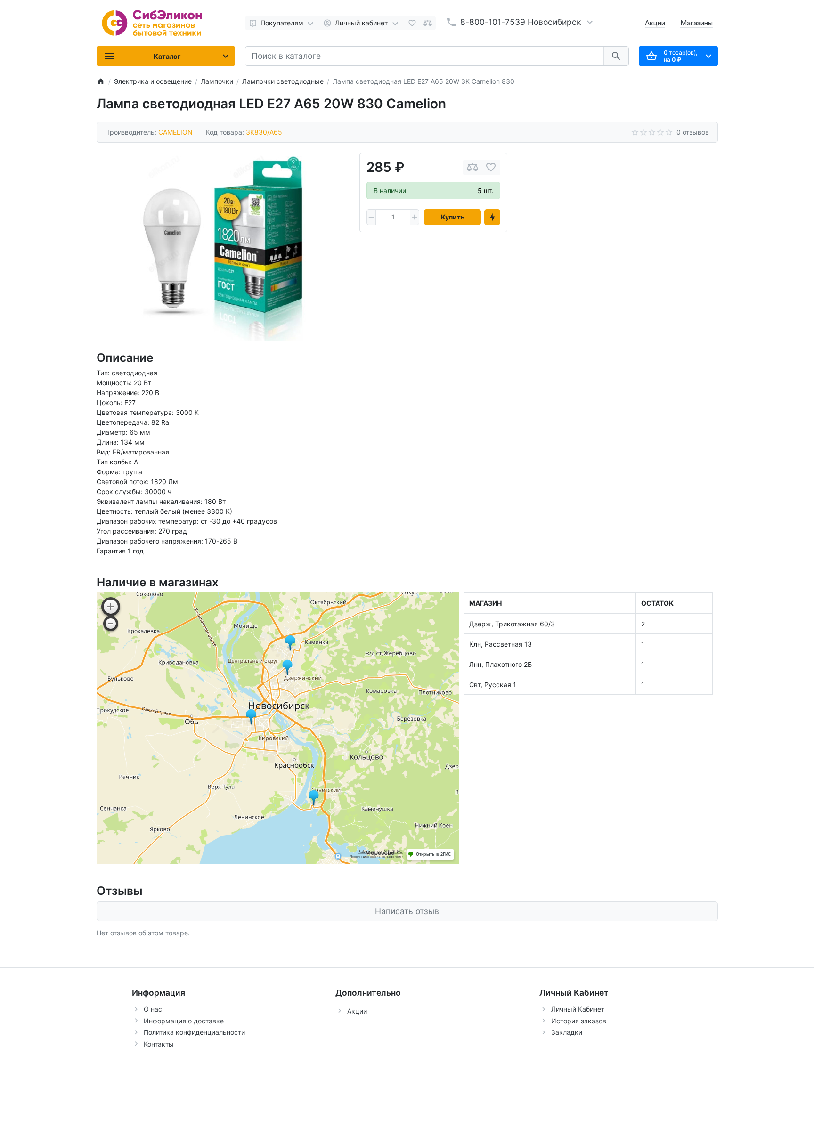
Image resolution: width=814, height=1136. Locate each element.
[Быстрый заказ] (492, 217)
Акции (655, 22)
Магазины (696, 22)
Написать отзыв (407, 911)
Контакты (159, 1044)
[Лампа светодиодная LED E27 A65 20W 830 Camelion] (223, 247)
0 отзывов (692, 132)
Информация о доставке (184, 1021)
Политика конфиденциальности (194, 1032)
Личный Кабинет (577, 1009)
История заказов (578, 1021)
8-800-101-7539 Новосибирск (520, 22)
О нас (153, 1009)
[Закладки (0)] (412, 23)
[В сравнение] (472, 167)
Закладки (566, 1032)
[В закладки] (490, 167)
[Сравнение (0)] (428, 23)
